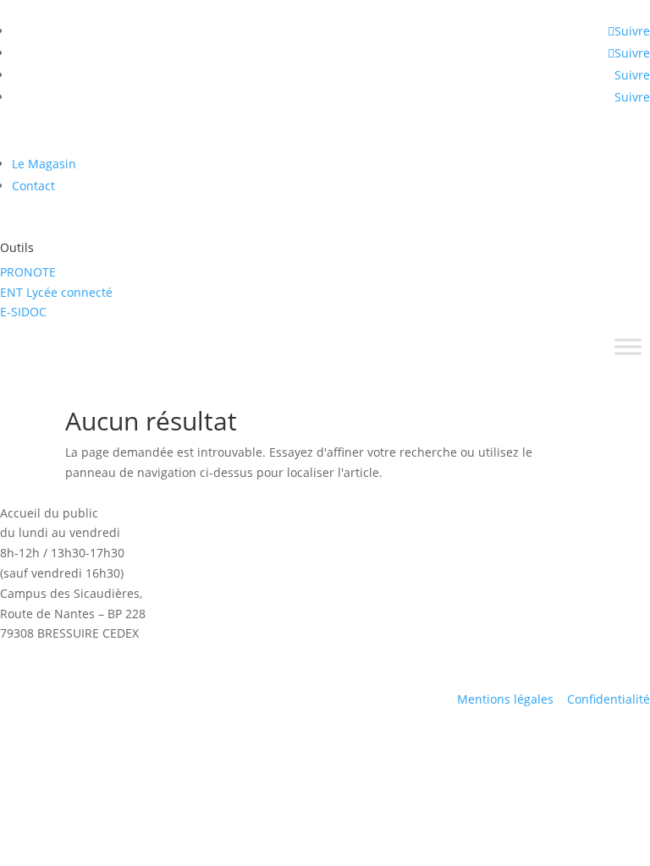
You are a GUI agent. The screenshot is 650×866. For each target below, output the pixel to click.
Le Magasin (44, 164)
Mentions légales (505, 699)
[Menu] (628, 347)
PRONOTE (28, 272)
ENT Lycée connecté (56, 292)
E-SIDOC (23, 312)
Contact (33, 186)
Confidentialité (608, 699)
